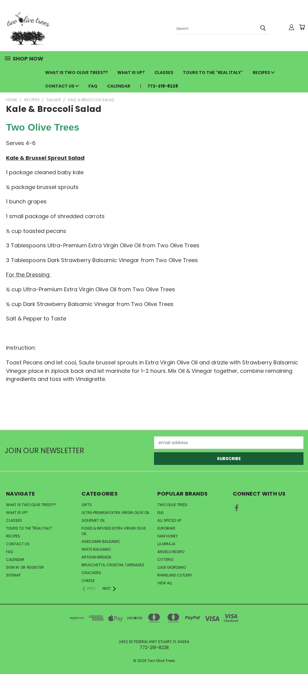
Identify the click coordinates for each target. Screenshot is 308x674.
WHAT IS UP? (131, 73)
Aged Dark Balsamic (101, 541)
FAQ (92, 86)
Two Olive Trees (172, 504)
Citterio (165, 559)
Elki (160, 512)
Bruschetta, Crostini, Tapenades (113, 564)
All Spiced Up (169, 520)
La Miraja (166, 543)
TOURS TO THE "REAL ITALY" (213, 73)
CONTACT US (60, 86)
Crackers (91, 572)
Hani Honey (167, 536)
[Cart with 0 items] (302, 27)
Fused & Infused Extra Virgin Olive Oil (114, 531)
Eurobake (166, 528)
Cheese (88, 580)
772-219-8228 (162, 86)
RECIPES (262, 73)
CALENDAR (118, 86)
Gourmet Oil (93, 520)
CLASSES (163, 73)
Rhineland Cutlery (174, 575)
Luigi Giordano (171, 567)
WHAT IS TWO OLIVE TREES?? (76, 73)
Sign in (13, 567)
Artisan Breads (96, 557)
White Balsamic (96, 549)
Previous (298, 655)
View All (164, 583)
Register (35, 567)
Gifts (87, 504)
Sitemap (13, 575)
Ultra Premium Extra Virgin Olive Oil (115, 512)
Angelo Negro (170, 551)
